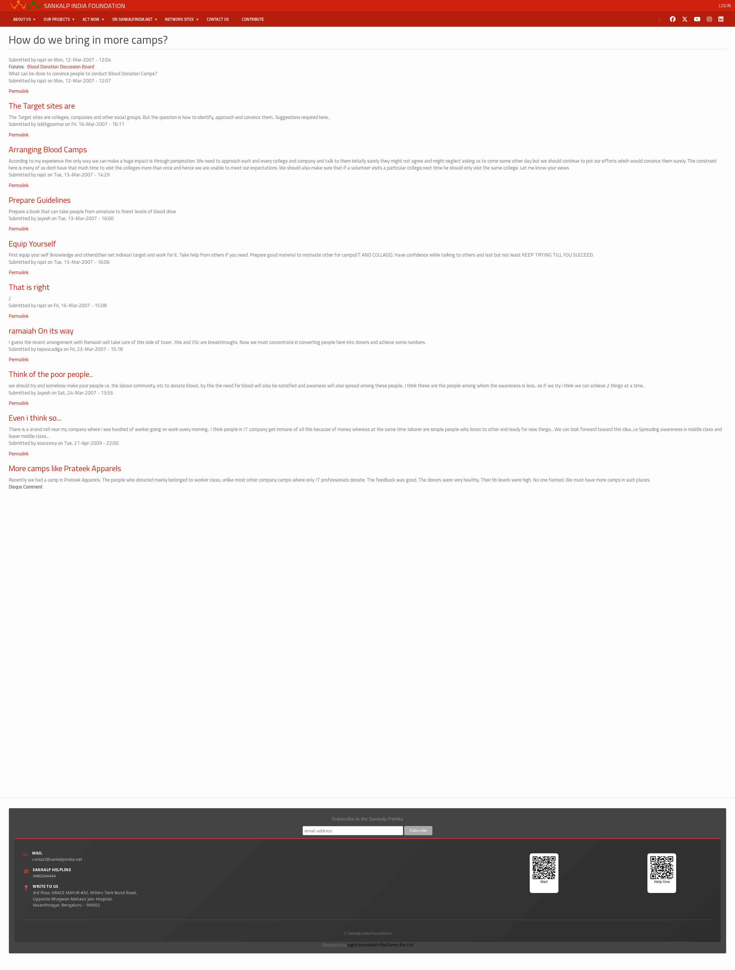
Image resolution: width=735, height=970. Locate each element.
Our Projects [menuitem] (54, 21)
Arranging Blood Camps (48, 149)
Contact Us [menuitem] (218, 19)
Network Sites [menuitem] (177, 21)
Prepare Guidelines (40, 200)
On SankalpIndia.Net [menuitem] (130, 21)
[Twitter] (685, 19)
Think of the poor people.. (51, 374)
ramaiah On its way (41, 330)
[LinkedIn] (721, 19)
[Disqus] (367, 562)
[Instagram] (709, 19)
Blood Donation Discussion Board (60, 66)
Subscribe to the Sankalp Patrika (367, 819)
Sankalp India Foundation (84, 6)
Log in (725, 5)
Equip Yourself (32, 243)
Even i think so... (35, 417)
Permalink (19, 91)
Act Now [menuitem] (89, 21)
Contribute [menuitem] (253, 19)
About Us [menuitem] (20, 21)
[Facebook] (673, 19)
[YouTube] (697, 19)
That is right (29, 287)
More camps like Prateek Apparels (65, 468)
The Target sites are (42, 105)
